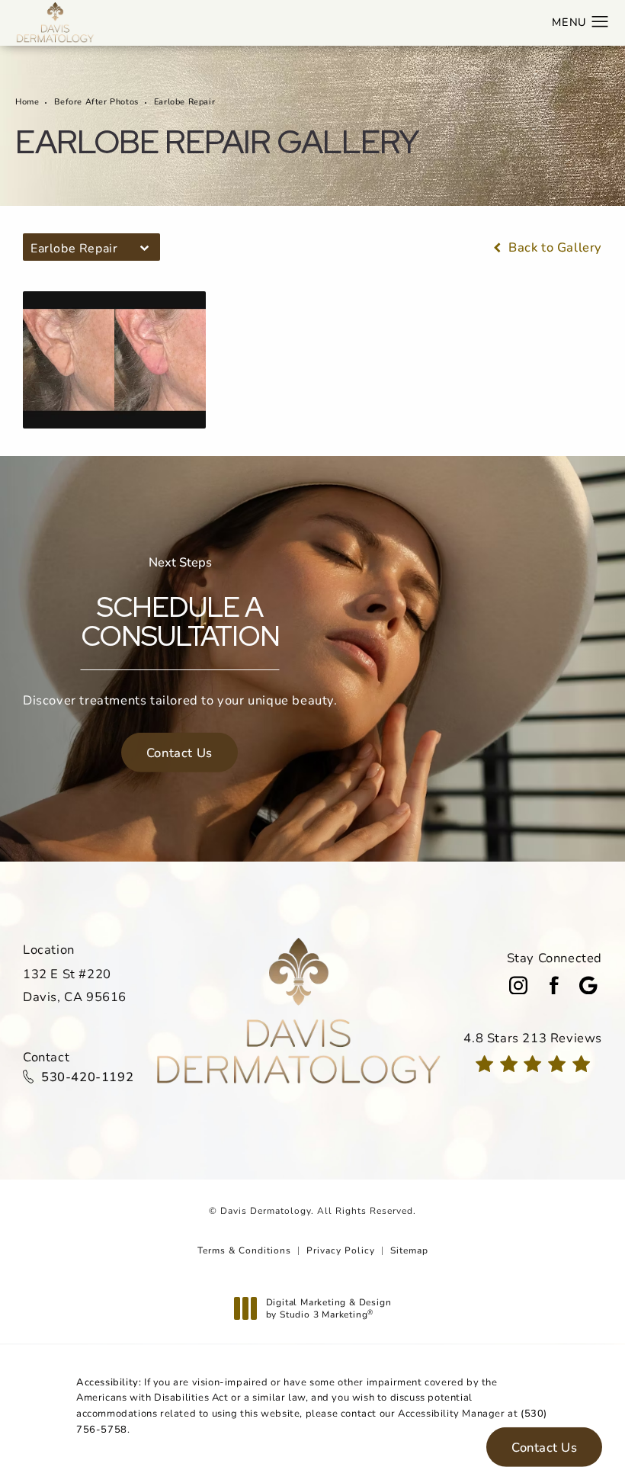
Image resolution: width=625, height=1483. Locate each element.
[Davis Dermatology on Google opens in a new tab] (588, 985)
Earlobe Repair (184, 101)
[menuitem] (518, 985)
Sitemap (409, 1250)
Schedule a (180, 603)
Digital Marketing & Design (328, 1308)
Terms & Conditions (244, 1250)
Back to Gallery (553, 247)
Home (27, 101)
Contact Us (179, 752)
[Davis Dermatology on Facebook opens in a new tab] (553, 985)
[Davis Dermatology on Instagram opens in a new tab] (518, 985)
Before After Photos (96, 101)
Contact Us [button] (544, 1447)
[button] (600, 22)
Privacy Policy (340, 1250)
